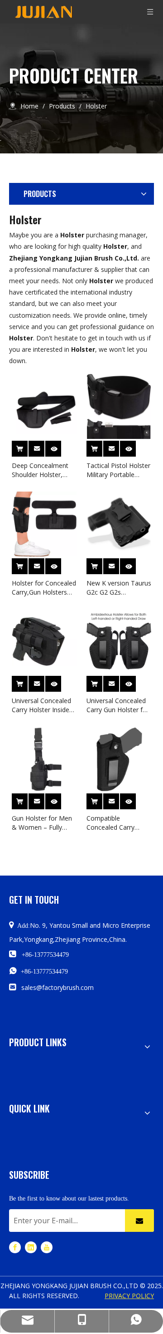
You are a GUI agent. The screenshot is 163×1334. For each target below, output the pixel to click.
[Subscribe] (139, 1220)
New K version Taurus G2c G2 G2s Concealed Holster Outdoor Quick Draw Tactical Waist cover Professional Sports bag (118, 588)
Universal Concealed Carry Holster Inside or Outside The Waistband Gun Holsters (41, 705)
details (59, 446)
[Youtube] (47, 1247)
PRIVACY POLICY (129, 1295)
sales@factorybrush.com (57, 987)
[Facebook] (15, 1247)
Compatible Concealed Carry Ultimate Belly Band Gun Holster (115, 823)
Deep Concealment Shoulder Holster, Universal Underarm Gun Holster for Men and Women (42, 470)
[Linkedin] (31, 1247)
